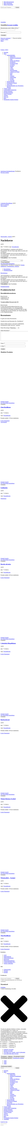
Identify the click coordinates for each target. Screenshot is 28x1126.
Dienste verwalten (8, 1051)
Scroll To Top (4, 1122)
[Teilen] (2, 1123)
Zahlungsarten (7, 969)
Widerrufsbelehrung (8, 958)
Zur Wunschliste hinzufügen (7, 263)
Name (3, 343)
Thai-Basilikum (6, 935)
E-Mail (3, 346)
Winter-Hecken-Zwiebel (8, 799)
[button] (5, 420)
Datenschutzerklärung (9, 960)
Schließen (3, 987)
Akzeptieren (4, 1056)
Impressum (6, 959)
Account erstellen (12, 25)
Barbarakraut (5, 720)
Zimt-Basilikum (6, 407)
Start (2, 171)
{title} (5, 1060)
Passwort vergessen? (6, 38)
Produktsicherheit (8, 270)
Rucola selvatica (6, 564)
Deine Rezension (5, 330)
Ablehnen (10, 1056)
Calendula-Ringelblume (7, 203)
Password (3, 32)
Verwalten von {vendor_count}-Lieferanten (14, 1052)
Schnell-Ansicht (4, 401)
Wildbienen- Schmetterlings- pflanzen (10, 266)
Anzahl (4, 260)
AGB (5, 955)
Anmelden (3, 35)
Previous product (5, 172)
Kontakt (6, 972)
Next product (4, 206)
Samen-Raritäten (7, 171)
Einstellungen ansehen (19, 1056)
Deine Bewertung (5, 328)
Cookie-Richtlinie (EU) (9, 962)
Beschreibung (7, 269)
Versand (6, 971)
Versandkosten (15, 246)
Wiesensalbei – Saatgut (8, 878)
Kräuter (13, 171)
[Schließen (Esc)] (1, 1123)
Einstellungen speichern (6, 1058)
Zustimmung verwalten (6, 1066)
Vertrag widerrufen (8, 963)
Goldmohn (4, 488)
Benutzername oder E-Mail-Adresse (10, 28)
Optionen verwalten (8, 1049)
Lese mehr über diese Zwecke (11, 1053)
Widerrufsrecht (7, 956)
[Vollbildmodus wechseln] (4, 1123)
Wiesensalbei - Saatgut (6, 236)
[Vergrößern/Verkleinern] (6, 1123)
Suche (17, 7)
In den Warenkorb (5, 262)
